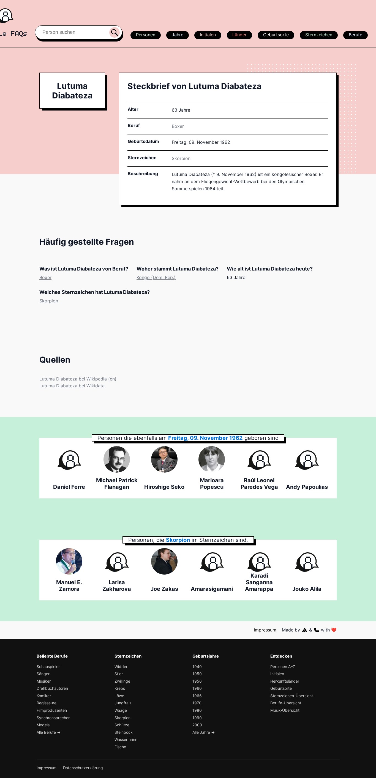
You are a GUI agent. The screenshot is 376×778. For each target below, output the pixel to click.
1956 (197, 681)
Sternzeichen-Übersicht (291, 695)
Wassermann (126, 739)
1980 (197, 710)
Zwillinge (122, 681)
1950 (197, 673)
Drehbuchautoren (52, 688)
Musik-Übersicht (284, 710)
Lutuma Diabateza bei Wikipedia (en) (77, 379)
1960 (197, 688)
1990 (197, 717)
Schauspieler (48, 666)
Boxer (178, 126)
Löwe (119, 695)
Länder (239, 34)
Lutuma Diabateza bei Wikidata (72, 385)
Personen (145, 34)
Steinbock (124, 732)
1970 (196, 702)
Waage (121, 710)
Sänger (43, 673)
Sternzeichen (318, 34)
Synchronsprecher (53, 717)
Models (43, 724)
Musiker (44, 681)
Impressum (265, 630)
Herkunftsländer (284, 681)
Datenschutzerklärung (83, 767)
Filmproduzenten (52, 710)
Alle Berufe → (49, 732)
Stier (119, 673)
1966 (197, 695)
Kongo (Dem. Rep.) (156, 277)
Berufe (355, 34)
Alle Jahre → (203, 732)
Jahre (177, 34)
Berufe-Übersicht (285, 702)
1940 (197, 666)
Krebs (120, 688)
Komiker (44, 695)
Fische (120, 746)
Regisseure (46, 702)
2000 (197, 724)
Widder (121, 666)
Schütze (122, 724)
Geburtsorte (276, 34)
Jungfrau (123, 702)
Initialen (208, 34)
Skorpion (181, 158)
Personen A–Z (282, 666)
